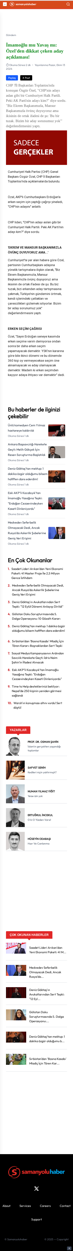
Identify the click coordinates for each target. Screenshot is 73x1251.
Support (36, 1219)
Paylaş (12, 78)
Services (25, 1206)
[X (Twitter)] (36, 1188)
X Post (26, 78)
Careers (45, 1206)
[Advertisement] (36, 892)
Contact (65, 1206)
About (6, 1206)
